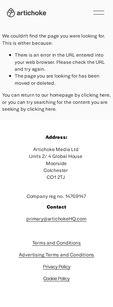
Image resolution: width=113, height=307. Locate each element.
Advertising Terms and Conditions (56, 254)
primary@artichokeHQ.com (56, 218)
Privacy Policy (56, 266)
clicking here (95, 94)
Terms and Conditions (56, 242)
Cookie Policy (56, 278)
